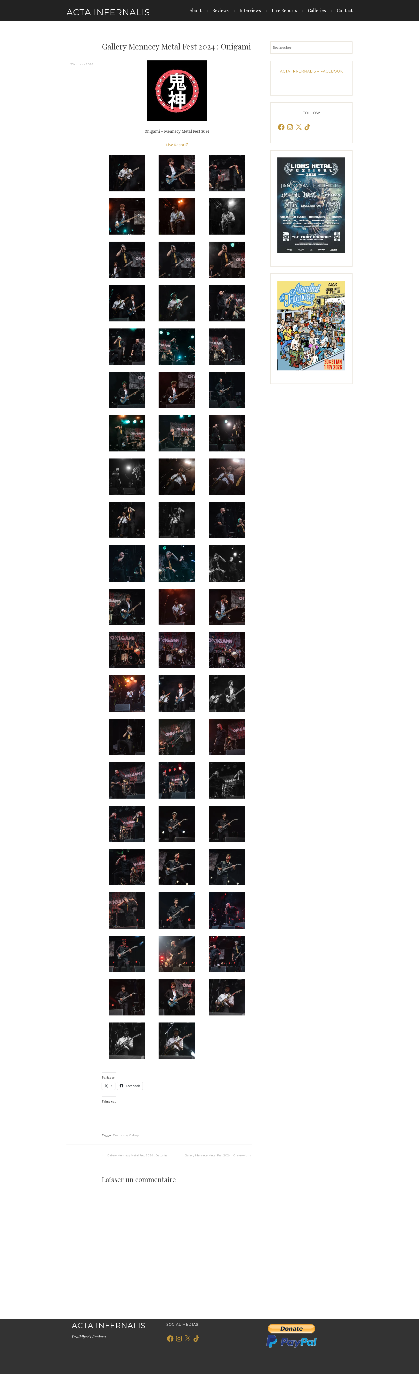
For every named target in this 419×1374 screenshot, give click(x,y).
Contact (345, 10)
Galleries (317, 10)
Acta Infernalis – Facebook (311, 71)
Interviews (250, 10)
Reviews (220, 10)
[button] (127, 173)
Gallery (134, 1135)
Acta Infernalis (108, 12)
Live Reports (284, 10)
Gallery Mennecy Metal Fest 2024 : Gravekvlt (216, 1155)
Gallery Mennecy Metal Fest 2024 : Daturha (137, 1155)
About (195, 10)
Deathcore (120, 1135)
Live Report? (177, 144)
